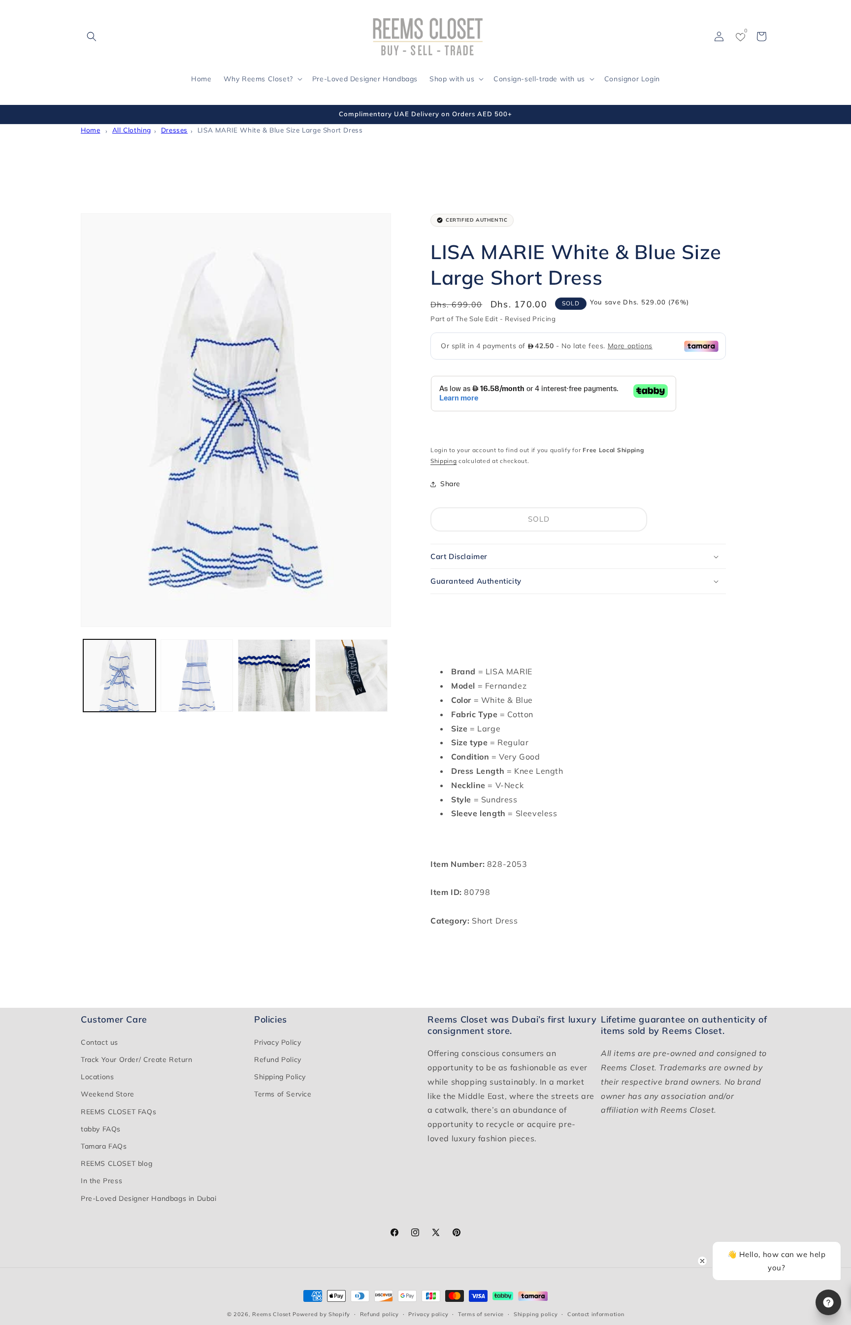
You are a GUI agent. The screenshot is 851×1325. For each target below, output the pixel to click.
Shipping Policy (280, 1076)
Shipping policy (536, 1314)
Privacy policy (428, 1314)
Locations (97, 1076)
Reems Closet (271, 1314)
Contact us (99, 1042)
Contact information (595, 1314)
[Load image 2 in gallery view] (197, 675)
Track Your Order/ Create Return (137, 1059)
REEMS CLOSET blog (116, 1163)
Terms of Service (283, 1094)
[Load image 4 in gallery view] (351, 675)
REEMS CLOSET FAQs (118, 1111)
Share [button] (450, 483)
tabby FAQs (101, 1129)
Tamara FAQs (104, 1146)
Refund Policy (277, 1059)
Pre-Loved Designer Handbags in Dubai (149, 1198)
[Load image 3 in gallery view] (274, 675)
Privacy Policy (277, 1042)
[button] (91, 36)
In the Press (101, 1180)
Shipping (443, 460)
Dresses (174, 130)
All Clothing (131, 130)
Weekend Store (107, 1094)
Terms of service (481, 1314)
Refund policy (379, 1314)
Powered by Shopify (321, 1314)
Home (90, 130)
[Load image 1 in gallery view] (119, 675)
